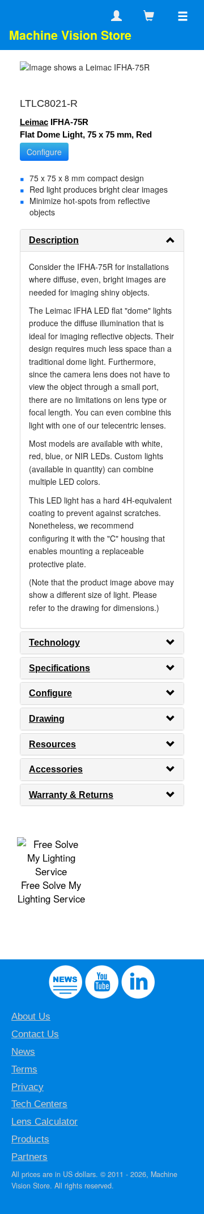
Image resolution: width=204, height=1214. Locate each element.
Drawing (47, 719)
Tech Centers (39, 1104)
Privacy (27, 1087)
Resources (52, 744)
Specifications (59, 668)
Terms (24, 1069)
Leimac (34, 122)
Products (30, 1139)
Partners (29, 1156)
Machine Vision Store (70, 35)
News (23, 1051)
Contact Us (35, 1034)
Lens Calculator (44, 1121)
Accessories (56, 769)
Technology (54, 642)
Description (54, 240)
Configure (44, 151)
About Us (30, 1016)
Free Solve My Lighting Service (51, 891)
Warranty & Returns (71, 795)
